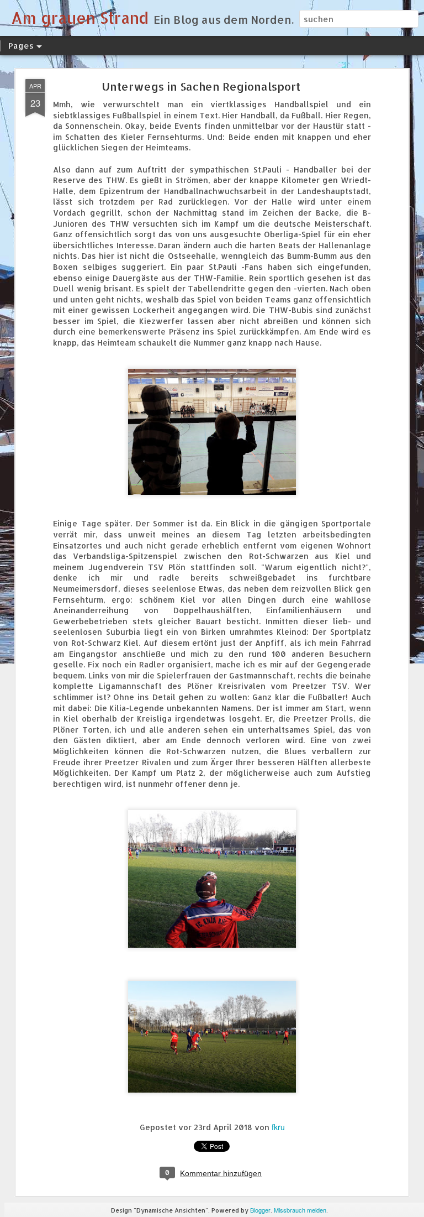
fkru (278, 1126)
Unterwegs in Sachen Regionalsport (201, 86)
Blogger (260, 1209)
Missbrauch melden (300, 1209)
